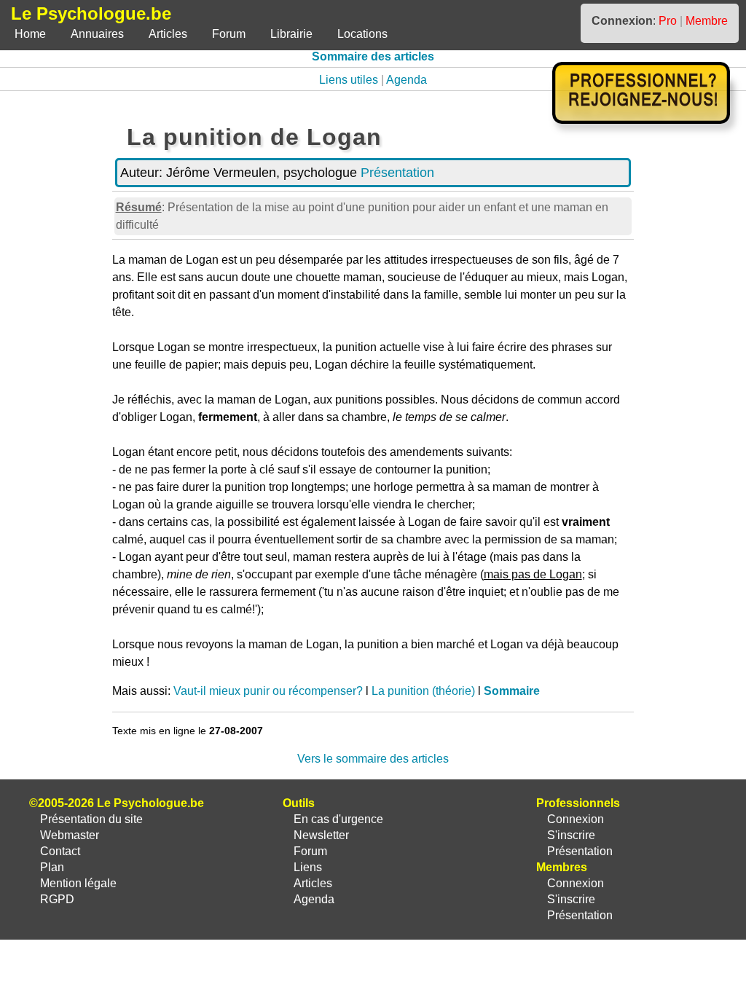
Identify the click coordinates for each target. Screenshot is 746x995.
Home (30, 34)
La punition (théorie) (423, 691)
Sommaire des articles (373, 56)
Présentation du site (91, 819)
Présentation (397, 172)
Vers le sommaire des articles (373, 758)
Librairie (291, 34)
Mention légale (78, 883)
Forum (229, 34)
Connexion (575, 819)
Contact (60, 851)
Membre (707, 21)
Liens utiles (348, 80)
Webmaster (69, 835)
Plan (52, 867)
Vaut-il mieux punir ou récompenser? (268, 691)
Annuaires (97, 34)
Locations (362, 34)
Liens (308, 867)
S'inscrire (571, 835)
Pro (668, 21)
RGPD (57, 899)
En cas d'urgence (338, 819)
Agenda (406, 80)
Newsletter (321, 835)
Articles (168, 34)
